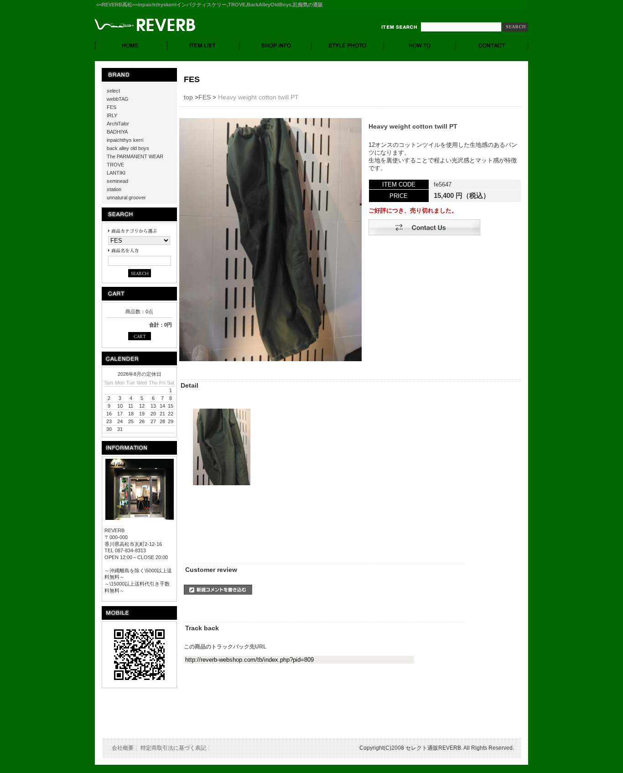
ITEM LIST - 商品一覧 (203, 46)
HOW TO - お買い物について (420, 46)
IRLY (112, 115)
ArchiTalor (118, 123)
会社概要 (123, 748)
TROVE (115, 164)
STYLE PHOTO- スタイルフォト (348, 46)
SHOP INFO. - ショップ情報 (276, 46)
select (113, 90)
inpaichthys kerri (125, 140)
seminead (117, 181)
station (114, 189)
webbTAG (118, 99)
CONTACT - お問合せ (492, 46)
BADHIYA (117, 132)
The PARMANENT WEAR (135, 156)
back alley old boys (128, 148)
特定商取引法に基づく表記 (173, 748)
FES (111, 107)
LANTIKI (116, 173)
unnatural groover (126, 197)
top (188, 97)
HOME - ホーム (131, 46)
